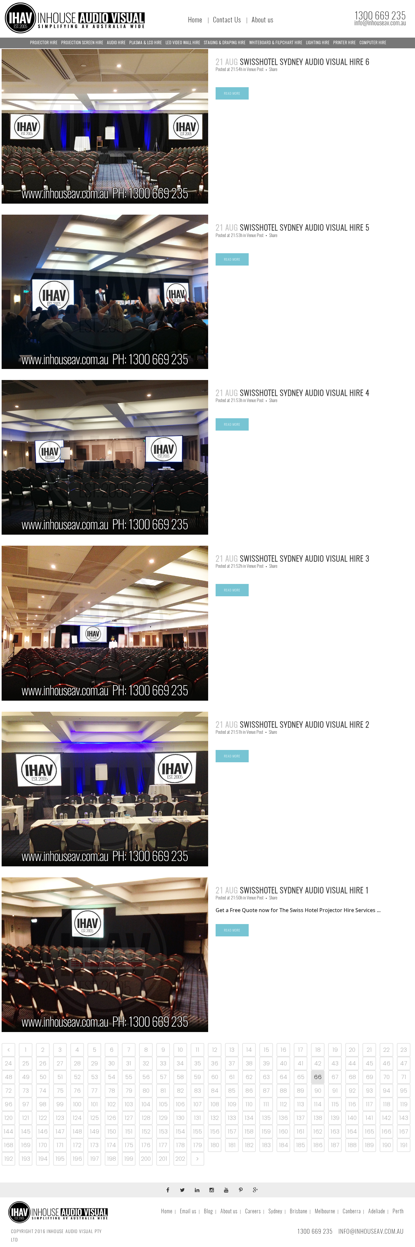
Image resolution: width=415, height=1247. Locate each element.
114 (318, 1104)
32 (146, 1063)
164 (352, 1131)
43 (334, 1063)
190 (386, 1145)
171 (60, 1145)
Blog (208, 1211)
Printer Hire (344, 42)
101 (94, 1104)
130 (180, 1118)
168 (8, 1145)
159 (266, 1131)
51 (60, 1077)
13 (231, 1050)
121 (25, 1118)
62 (249, 1077)
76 (77, 1091)
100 (77, 1104)
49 (26, 1077)
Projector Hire (44, 42)
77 (94, 1091)
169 (25, 1145)
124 (77, 1118)
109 (232, 1104)
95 (403, 1091)
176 (145, 1145)
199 (128, 1159)
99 (60, 1104)
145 (25, 1131)
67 (334, 1077)
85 (231, 1091)
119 (404, 1104)
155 (197, 1131)
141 (369, 1118)
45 (369, 1063)
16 (283, 1050)
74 (42, 1091)
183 (266, 1145)
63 (266, 1077)
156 (214, 1131)
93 (369, 1091)
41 (300, 1063)
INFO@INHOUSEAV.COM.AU (371, 1231)
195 (60, 1159)
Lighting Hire (318, 42)
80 (146, 1091)
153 (163, 1131)
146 (43, 1131)
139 (335, 1118)
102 (111, 1104)
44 (352, 1063)
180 (214, 1145)
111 (266, 1104)
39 (266, 1063)
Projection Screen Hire (82, 42)
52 (77, 1077)
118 (386, 1104)
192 (8, 1159)
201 (163, 1159)
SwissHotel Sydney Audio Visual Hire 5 (305, 227)
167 (403, 1131)
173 (94, 1145)
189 (369, 1145)
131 (197, 1118)
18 (318, 1050)
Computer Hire (373, 42)
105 (163, 1104)
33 (163, 1063)
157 (232, 1131)
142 (386, 1118)
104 (145, 1104)
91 (335, 1091)
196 (77, 1159)
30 (111, 1063)
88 (283, 1091)
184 (283, 1145)
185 (300, 1145)
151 (129, 1131)
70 (386, 1077)
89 (300, 1091)
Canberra (352, 1211)
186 (318, 1145)
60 (214, 1077)
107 (197, 1104)
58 (180, 1077)
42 (317, 1063)
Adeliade (376, 1211)
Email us (188, 1211)
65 (300, 1077)
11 (197, 1050)
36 (214, 1063)
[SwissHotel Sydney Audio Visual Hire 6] (105, 126)
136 (283, 1118)
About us (262, 19)
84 (215, 1091)
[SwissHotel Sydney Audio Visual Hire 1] (105, 954)
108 (214, 1104)
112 (283, 1104)
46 (386, 1063)
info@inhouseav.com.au (380, 22)
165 (369, 1131)
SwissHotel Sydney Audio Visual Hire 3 (305, 558)
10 (180, 1050)
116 (352, 1104)
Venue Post (255, 69)
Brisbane (298, 1211)
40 (283, 1063)
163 (334, 1131)
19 (335, 1050)
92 (352, 1091)
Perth (398, 1211)
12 (214, 1050)
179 (197, 1145)
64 (283, 1077)
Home (195, 19)
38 (249, 1063)
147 (60, 1131)
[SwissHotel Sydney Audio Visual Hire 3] (105, 623)
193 (25, 1159)
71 (403, 1077)
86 (249, 1091)
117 (369, 1104)
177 (163, 1145)
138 (318, 1118)
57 (163, 1077)
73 (25, 1091)
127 (128, 1118)
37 (232, 1063)
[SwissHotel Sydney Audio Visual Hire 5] (105, 292)
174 (111, 1145)
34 (180, 1063)
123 (60, 1118)
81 (163, 1091)
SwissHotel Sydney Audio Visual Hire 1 (304, 890)
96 (8, 1104)
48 (8, 1077)
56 (146, 1077)
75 (60, 1091)
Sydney (275, 1211)
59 (197, 1077)
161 (300, 1131)
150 (111, 1131)
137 (300, 1118)
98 (42, 1104)
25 (25, 1063)
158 (249, 1131)
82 (180, 1091)
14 (249, 1050)
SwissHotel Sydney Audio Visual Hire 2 (305, 724)
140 (352, 1118)
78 (111, 1091)
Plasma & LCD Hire (145, 42)
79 (128, 1091)
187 (335, 1145)
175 (128, 1145)
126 (111, 1118)
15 (266, 1050)
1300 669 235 (380, 15)
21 (369, 1050)
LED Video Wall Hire (183, 42)
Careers (253, 1211)
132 (214, 1118)
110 (249, 1104)
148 (77, 1131)
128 (146, 1118)
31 (128, 1063)
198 (111, 1159)
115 (335, 1104)
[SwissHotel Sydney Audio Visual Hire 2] (105, 789)
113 (300, 1104)
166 (386, 1131)
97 (25, 1104)
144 (8, 1131)
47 (403, 1063)
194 (43, 1159)
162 (317, 1131)
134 (249, 1118)
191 (404, 1145)
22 (386, 1050)
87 (266, 1091)
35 (197, 1063)
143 (403, 1118)
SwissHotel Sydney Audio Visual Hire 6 (305, 61)
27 (60, 1063)
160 (283, 1131)
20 (352, 1050)
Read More (232, 93)
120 (8, 1118)
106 (180, 1104)
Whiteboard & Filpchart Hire (275, 42)
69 (369, 1077)
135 (266, 1118)
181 (232, 1145)
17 (300, 1050)
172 (77, 1145)
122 (43, 1118)
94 (386, 1091)
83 (197, 1091)
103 (128, 1104)
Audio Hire (116, 42)
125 (94, 1118)
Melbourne (325, 1211)
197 (94, 1159)
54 (111, 1077)
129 (163, 1118)
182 (249, 1145)
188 (352, 1145)
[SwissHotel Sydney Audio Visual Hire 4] (105, 457)
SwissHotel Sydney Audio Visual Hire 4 (305, 392)
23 (403, 1050)
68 (352, 1077)
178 (180, 1145)
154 (180, 1131)
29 (94, 1063)
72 (8, 1091)
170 (43, 1145)
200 (146, 1159)
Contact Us (227, 19)
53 (94, 1077)
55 (128, 1077)
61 (232, 1077)
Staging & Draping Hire (225, 42)
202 (180, 1159)
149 (94, 1131)
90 (317, 1091)
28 (77, 1063)
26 (42, 1063)
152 (146, 1131)
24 (8, 1063)
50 (43, 1077)
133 (232, 1118)
